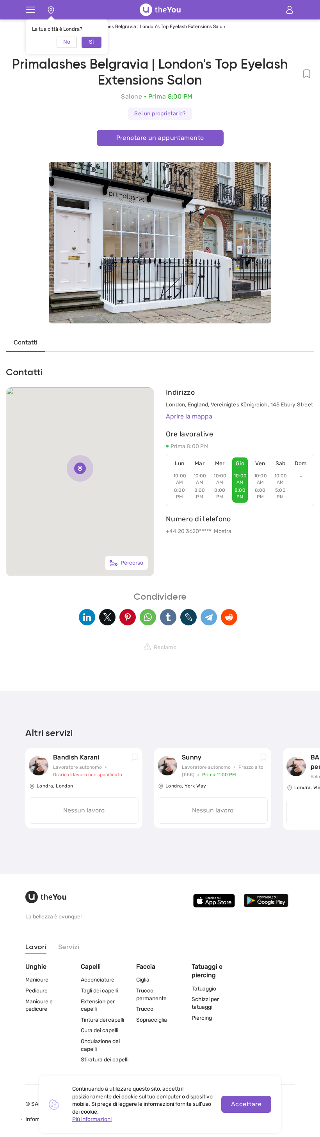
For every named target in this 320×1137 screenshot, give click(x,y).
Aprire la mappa (189, 416)
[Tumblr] (168, 617)
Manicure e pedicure (39, 1005)
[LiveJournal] (188, 617)
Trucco (144, 1009)
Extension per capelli (98, 1005)
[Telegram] (209, 617)
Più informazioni (92, 1119)
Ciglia (142, 979)
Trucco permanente (151, 994)
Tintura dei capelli (102, 1020)
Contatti (25, 342)
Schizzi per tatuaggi (205, 1003)
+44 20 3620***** (188, 531)
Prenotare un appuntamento (160, 137)
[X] (107, 617)
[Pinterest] (127, 617)
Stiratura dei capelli (104, 1059)
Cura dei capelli (99, 1030)
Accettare (246, 1104)
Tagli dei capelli (99, 990)
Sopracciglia (151, 1020)
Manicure (36, 979)
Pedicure (36, 990)
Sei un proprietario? (160, 113)
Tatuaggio (204, 988)
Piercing (202, 1018)
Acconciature (97, 979)
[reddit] (229, 617)
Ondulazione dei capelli (100, 1045)
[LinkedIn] (87, 617)
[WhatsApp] (148, 617)
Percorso (132, 563)
